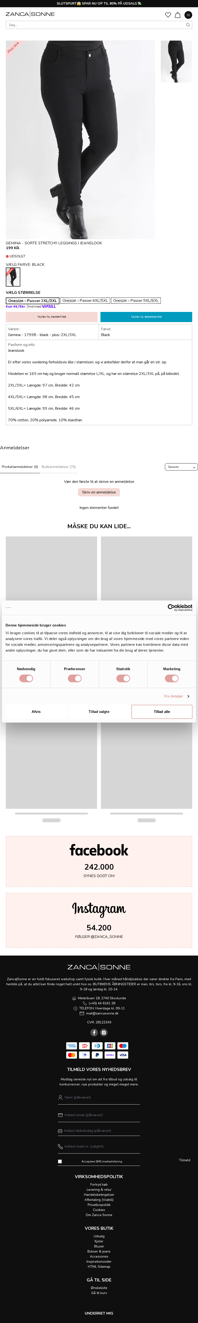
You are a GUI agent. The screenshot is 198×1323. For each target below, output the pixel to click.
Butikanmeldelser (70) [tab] (59, 466)
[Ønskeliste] (168, 15)
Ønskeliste (99, 1288)
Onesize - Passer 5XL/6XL (136, 300)
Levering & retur (99, 1189)
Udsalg (99, 1236)
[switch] (75, 678)
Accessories (99, 1256)
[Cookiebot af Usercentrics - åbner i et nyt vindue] (171, 607)
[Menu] (188, 15)
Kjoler (99, 1241)
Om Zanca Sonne (99, 1215)
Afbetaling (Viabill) (99, 1199)
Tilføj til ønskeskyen (146, 317)
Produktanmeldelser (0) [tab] (20, 466)
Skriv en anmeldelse (99, 492)
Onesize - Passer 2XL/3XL (32, 300)
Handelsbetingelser (99, 1194)
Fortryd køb (99, 1184)
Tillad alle (162, 712)
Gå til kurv (99, 1293)
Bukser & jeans (99, 1251)
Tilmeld (184, 1160)
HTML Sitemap (99, 1266)
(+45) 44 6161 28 (102, 1003)
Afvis (36, 712)
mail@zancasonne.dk (102, 1013)
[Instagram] (104, 1032)
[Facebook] (94, 1032)
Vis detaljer (173, 696)
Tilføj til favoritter (51, 317)
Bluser (99, 1246)
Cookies (99, 1210)
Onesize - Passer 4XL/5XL (85, 300)
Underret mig (99, 1313)
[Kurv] (178, 15)
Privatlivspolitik (99, 1205)
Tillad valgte (99, 712)
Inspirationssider (99, 1261)
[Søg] (188, 25)
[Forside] (30, 14)
